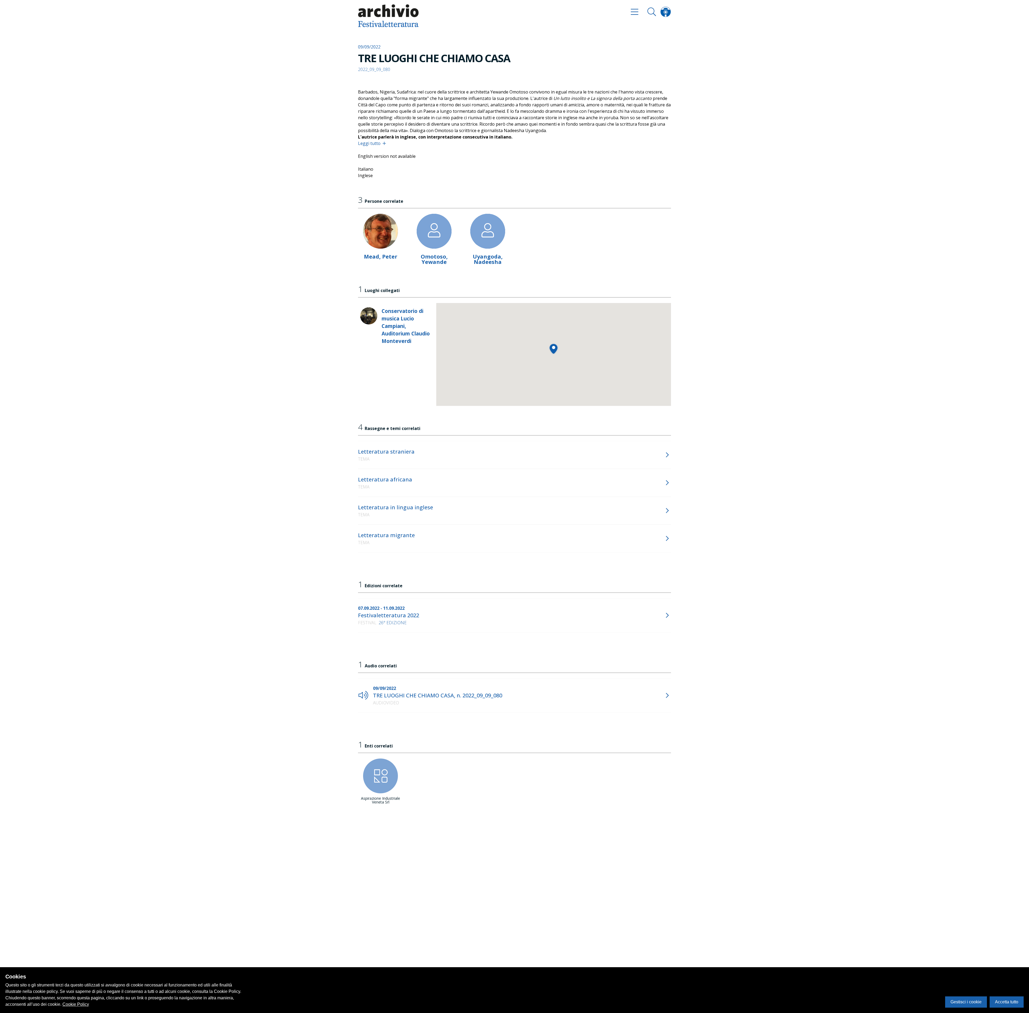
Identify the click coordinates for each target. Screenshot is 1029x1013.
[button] (553, 348)
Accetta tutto (1006, 1002)
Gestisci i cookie (966, 1002)
